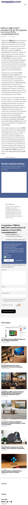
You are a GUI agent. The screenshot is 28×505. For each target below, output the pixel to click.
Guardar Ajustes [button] (19, 260)
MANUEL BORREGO (11, 234)
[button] (5, 257)
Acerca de (3, 483)
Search (25, 4)
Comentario (4, 269)
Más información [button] (7, 255)
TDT (6, 157)
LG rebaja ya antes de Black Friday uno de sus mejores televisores (13, 340)
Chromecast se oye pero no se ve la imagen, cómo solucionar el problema (12, 447)
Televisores (11, 157)
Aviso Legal (4, 499)
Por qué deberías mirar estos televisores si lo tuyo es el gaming (11, 366)
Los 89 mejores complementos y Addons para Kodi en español (11, 471)
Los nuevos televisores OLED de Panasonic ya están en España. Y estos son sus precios (13, 423)
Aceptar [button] (8, 260)
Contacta (3, 494)
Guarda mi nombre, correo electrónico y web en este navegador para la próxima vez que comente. (14, 300)
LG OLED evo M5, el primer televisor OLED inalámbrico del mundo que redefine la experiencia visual (12, 393)
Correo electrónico (5, 293)
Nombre (3, 286)
